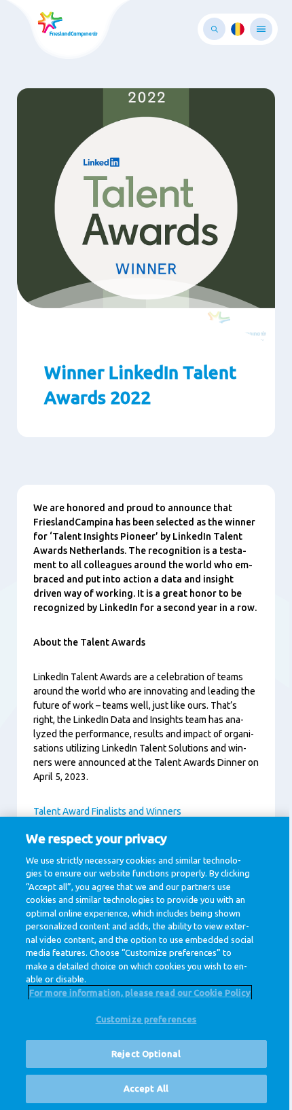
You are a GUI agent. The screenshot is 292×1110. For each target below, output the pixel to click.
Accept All (146, 1088)
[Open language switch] (237, 29)
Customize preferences (146, 1019)
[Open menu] (261, 29)
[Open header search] (214, 29)
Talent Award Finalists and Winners (107, 811)
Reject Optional (146, 1053)
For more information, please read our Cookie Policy (140, 992)
